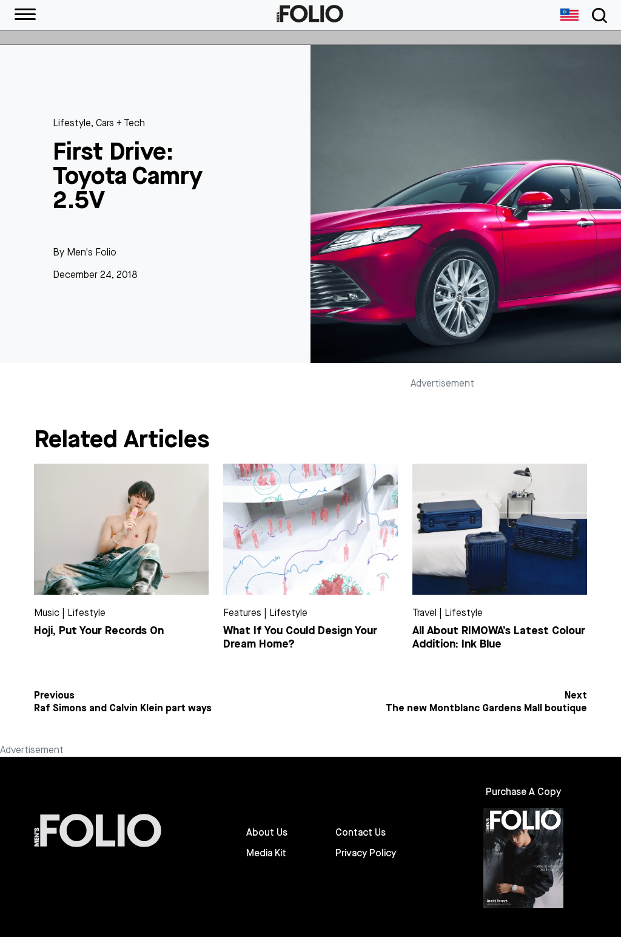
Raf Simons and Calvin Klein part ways (123, 708)
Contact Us (360, 832)
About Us (266, 832)
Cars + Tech (120, 123)
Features (242, 612)
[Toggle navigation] (597, 15)
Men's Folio (91, 252)
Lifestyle (72, 123)
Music (46, 612)
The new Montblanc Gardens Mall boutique (486, 708)
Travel (424, 612)
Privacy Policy (365, 853)
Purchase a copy (523, 791)
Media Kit (266, 853)
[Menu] (25, 15)
